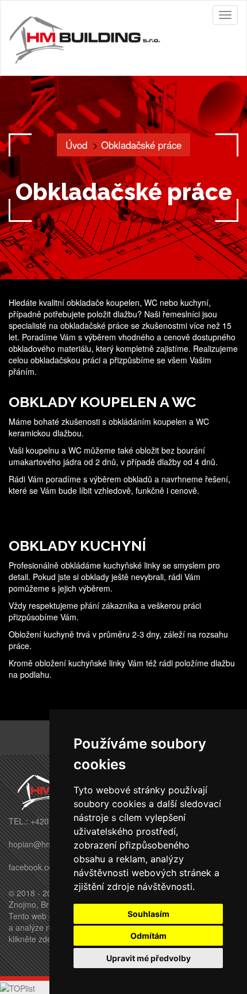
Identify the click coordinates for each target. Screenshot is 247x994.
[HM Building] (89, 38)
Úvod (76, 145)
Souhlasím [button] (148, 914)
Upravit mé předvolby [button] (148, 958)
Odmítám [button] (148, 936)
